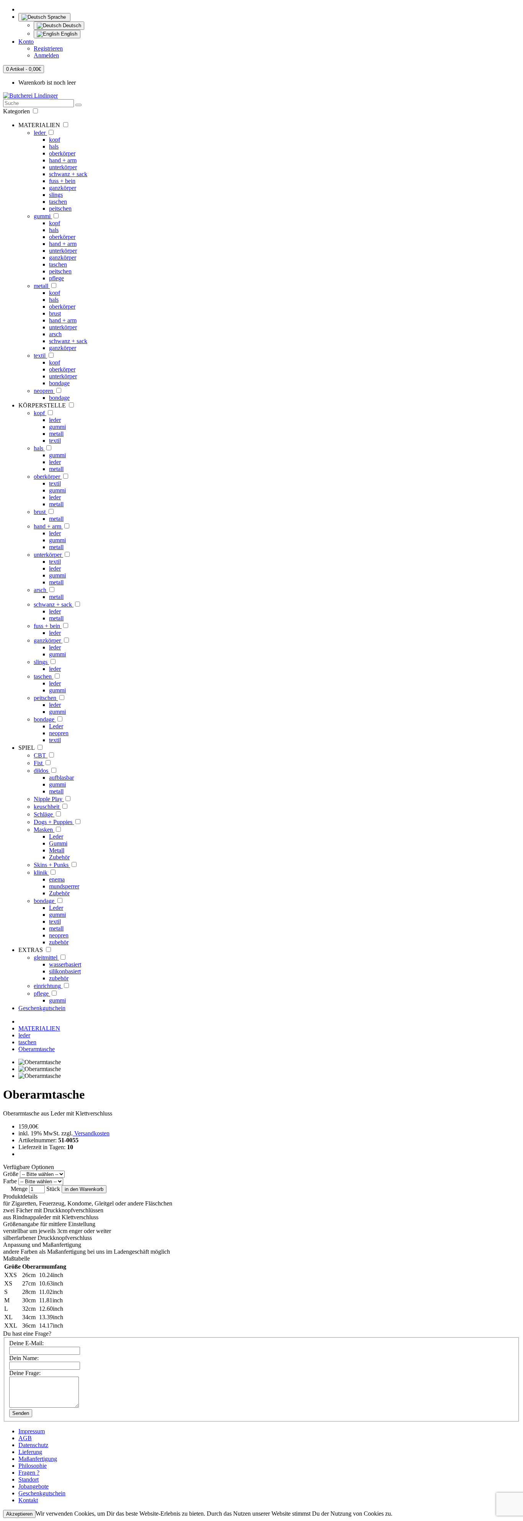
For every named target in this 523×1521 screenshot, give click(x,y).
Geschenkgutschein (41, 1008)
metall (42, 286)
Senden (20, 1413)
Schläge (44, 814)
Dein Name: (24, 1358)
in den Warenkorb (84, 1189)
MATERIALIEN (39, 1028)
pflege (56, 278)
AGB (25, 1438)
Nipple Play (49, 799)
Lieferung (30, 1452)
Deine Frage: (25, 1373)
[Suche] (78, 105)
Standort (28, 1479)
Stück (53, 1189)
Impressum (31, 1431)
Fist (39, 763)
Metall (56, 850)
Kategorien (17, 111)
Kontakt (28, 1500)
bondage (59, 383)
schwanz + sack (68, 174)
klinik (41, 872)
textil (40, 355)
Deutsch (71, 25)
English (68, 34)
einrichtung (48, 986)
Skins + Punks (52, 865)
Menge (19, 1189)
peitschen (60, 208)
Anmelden (46, 55)
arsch (55, 334)
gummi (43, 216)
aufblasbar (61, 777)
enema (57, 879)
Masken (44, 829)
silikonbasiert (65, 971)
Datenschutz (33, 1445)
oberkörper (62, 153)
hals (54, 146)
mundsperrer (64, 886)
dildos (42, 770)
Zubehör (59, 857)
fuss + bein (62, 181)
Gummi (58, 843)
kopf (54, 139)
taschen (58, 201)
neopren (44, 391)
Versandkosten (91, 1133)
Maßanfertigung (37, 1459)
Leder (56, 726)
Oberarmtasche (36, 1049)
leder (40, 132)
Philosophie (32, 1465)
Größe (10, 1174)
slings (56, 194)
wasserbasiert (65, 964)
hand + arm (63, 160)
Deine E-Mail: (26, 1343)
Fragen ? (28, 1472)
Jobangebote (33, 1486)
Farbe (10, 1181)
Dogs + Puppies (54, 822)
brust (55, 313)
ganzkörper (62, 188)
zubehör (59, 942)
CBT (40, 755)
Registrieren (48, 48)
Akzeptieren (19, 1514)
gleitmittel (46, 957)
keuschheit (47, 806)
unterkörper (63, 167)
